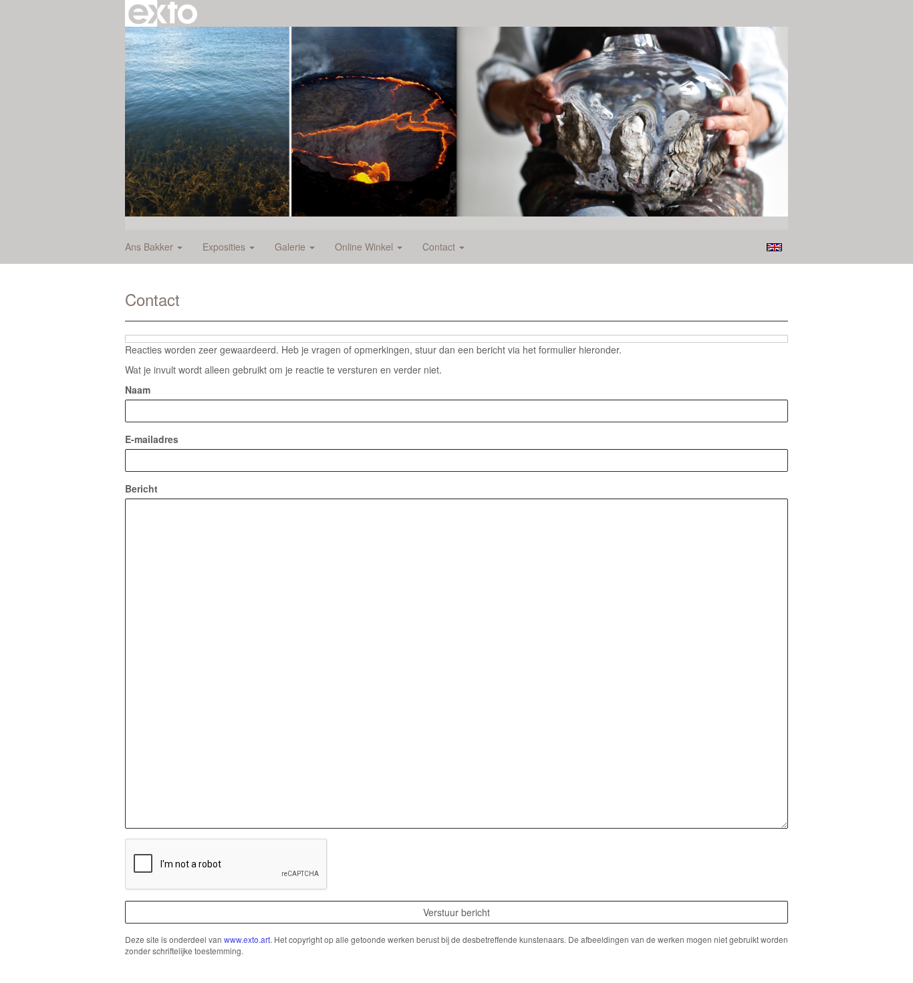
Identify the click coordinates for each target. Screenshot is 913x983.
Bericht (141, 488)
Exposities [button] (225, 246)
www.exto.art (247, 939)
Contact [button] (440, 246)
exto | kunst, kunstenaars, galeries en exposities (163, 13)
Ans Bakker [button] (150, 246)
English (774, 247)
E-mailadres (151, 439)
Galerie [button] (291, 246)
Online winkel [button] (365, 246)
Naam (137, 389)
